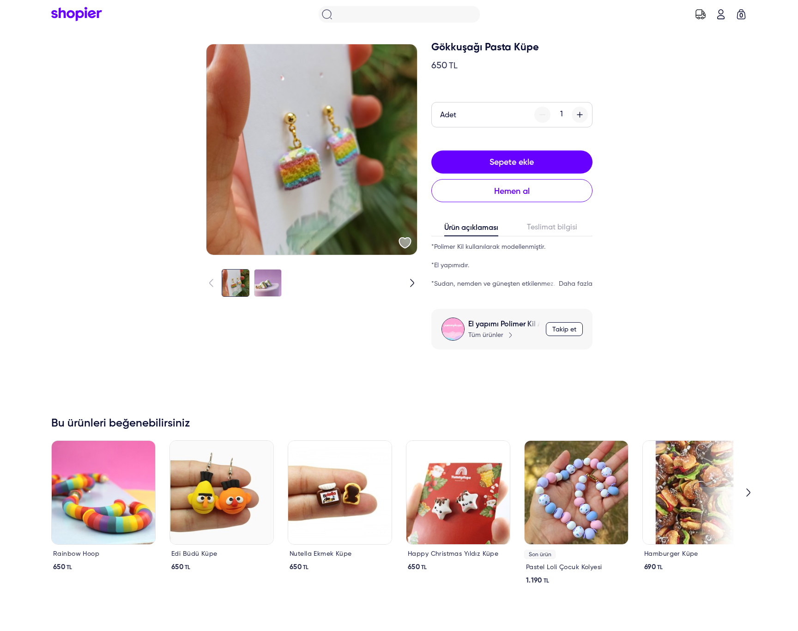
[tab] (471, 229)
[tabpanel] (511, 265)
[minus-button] (542, 115)
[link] (103, 505)
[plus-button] (580, 115)
